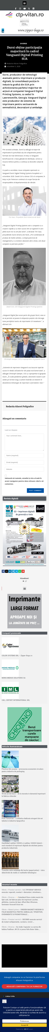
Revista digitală (11, 498)
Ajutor (8, 979)
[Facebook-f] (16, 8)
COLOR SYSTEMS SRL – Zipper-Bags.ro (17, 656)
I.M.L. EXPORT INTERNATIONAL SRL (16, 700)
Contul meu (10, 976)
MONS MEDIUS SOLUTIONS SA (13, 678)
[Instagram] (20, 8)
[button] (24, 3)
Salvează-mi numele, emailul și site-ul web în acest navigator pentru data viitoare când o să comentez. (24, 481)
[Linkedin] (33, 8)
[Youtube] (24, 8)
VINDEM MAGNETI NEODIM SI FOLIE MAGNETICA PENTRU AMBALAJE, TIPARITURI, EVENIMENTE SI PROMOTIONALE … (23, 884)
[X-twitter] (29, 8)
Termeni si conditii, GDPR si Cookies (18, 972)
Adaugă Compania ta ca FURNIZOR (25, 959)
